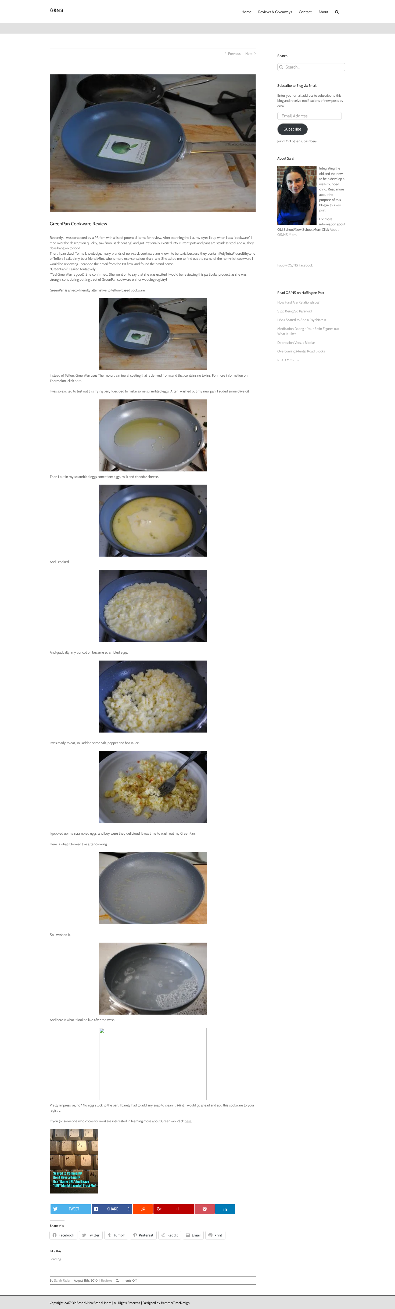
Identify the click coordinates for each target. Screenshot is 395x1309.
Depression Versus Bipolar (296, 342)
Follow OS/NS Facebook (295, 265)
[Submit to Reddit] (143, 1209)
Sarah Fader (62, 1280)
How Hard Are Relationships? (298, 302)
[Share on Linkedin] (225, 1209)
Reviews (106, 1280)
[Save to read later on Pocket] (204, 1209)
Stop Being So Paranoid (294, 311)
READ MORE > (288, 360)
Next (248, 53)
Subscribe (292, 129)
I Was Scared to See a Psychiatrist (301, 320)
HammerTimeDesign (175, 1303)
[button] (337, 11)
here (78, 380)
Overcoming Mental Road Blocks (301, 351)
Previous (234, 53)
